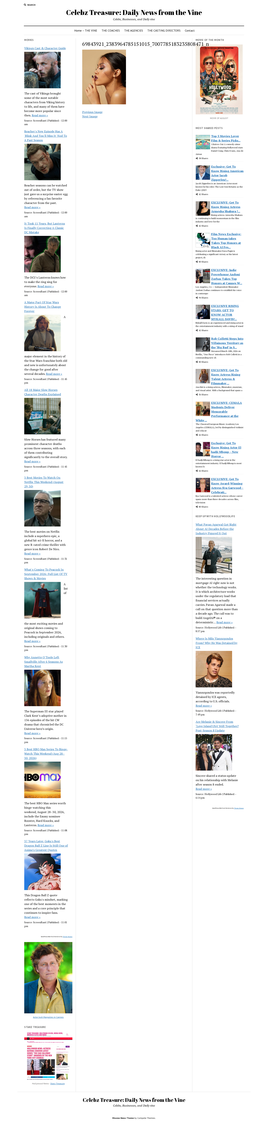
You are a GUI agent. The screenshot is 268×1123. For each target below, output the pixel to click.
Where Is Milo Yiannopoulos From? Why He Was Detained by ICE (216, 642)
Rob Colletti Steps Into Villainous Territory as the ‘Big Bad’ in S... (227, 343)
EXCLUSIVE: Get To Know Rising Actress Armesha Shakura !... (225, 206)
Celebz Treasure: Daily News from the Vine (134, 12)
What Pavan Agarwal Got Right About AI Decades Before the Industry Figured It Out (216, 528)
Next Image (90, 116)
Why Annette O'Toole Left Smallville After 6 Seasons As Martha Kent (43, 661)
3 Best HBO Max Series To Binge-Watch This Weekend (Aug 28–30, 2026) (46, 753)
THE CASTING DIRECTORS (163, 30)
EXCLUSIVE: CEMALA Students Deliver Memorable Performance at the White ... (219, 411)
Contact (190, 30)
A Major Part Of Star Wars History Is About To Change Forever (42, 306)
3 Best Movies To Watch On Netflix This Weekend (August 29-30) (43, 482)
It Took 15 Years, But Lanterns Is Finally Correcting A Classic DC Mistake (44, 227)
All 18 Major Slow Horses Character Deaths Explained (42, 392)
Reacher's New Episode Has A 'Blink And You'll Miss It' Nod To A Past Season (45, 135)
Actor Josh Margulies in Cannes (48, 1017)
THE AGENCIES (133, 30)
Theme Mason (67, 936)
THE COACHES (111, 30)
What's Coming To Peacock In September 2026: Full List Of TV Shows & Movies (45, 574)
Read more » (40, 115)
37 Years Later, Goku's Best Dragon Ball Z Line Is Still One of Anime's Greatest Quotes (46, 845)
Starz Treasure (57, 1083)
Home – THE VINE (85, 30)
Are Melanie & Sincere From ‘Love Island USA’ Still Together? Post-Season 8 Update (217, 726)
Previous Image (92, 112)
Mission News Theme (123, 1118)
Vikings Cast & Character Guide (45, 48)
